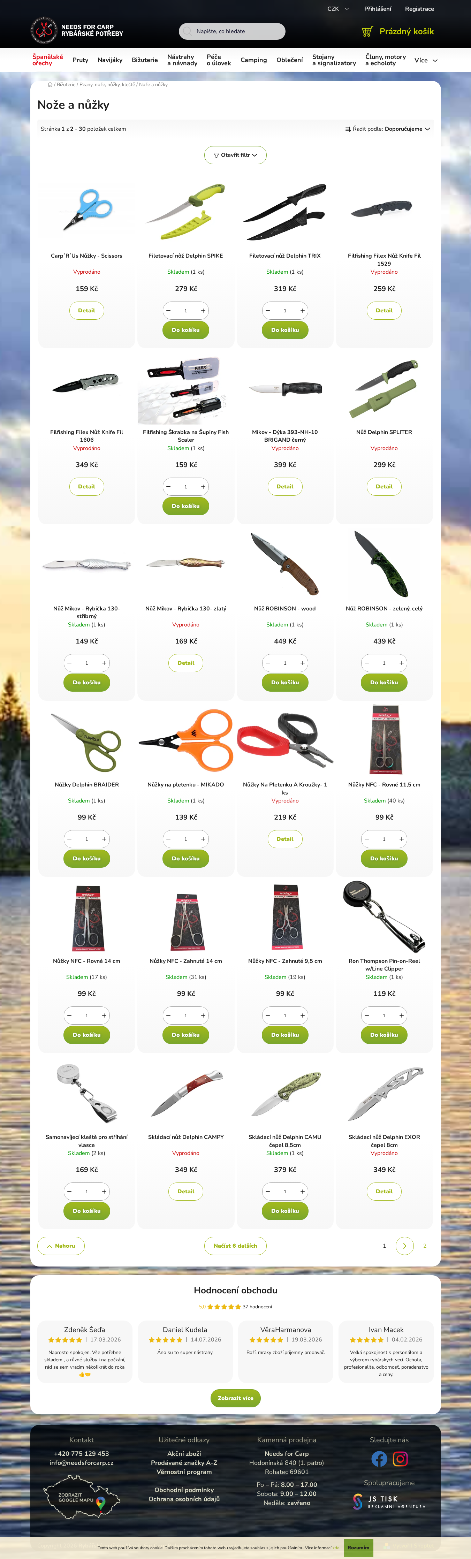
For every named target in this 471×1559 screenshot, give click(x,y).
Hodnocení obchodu (236, 1290)
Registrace (419, 9)
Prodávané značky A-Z (184, 1463)
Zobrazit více (235, 1398)
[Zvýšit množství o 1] (203, 310)
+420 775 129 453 (81, 1454)
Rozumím (359, 1547)
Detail (86, 310)
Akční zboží (184, 1454)
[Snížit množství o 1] (168, 310)
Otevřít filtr (235, 155)
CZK (334, 9)
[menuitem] (49, 60)
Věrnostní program (184, 1472)
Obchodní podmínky (184, 1490)
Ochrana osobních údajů (184, 1499)
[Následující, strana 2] (405, 1246)
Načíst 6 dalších (235, 1246)
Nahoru (65, 1246)
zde (336, 1548)
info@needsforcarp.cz (82, 1463)
